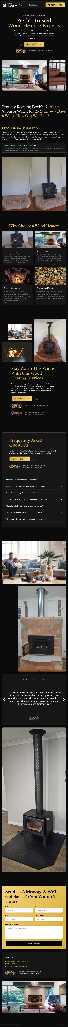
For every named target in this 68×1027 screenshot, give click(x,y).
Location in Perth (40, 915)
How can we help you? (12, 924)
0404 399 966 (10, 964)
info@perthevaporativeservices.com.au (18, 961)
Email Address (39, 907)
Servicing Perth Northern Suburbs (16, 966)
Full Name (8, 907)
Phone (7, 915)
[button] (5, 699)
